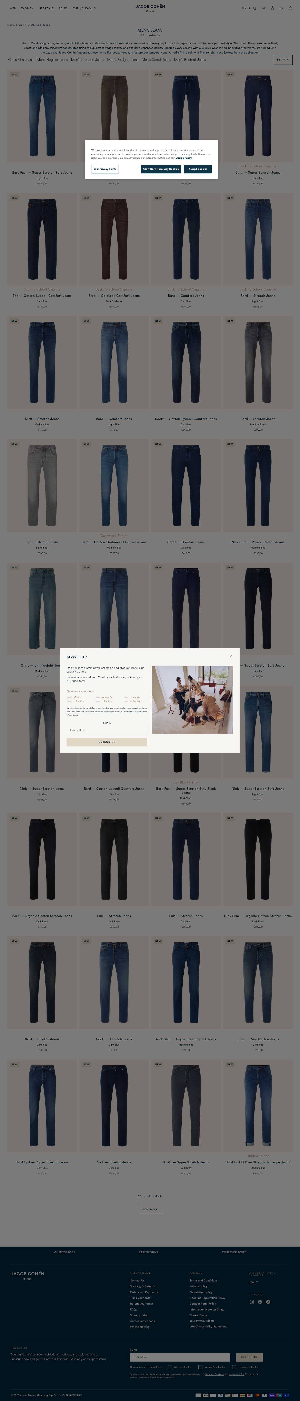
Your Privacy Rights (105, 169)
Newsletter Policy (92, 712)
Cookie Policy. (184, 157)
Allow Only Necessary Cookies (161, 169)
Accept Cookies (198, 169)
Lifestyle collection (135, 699)
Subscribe (107, 742)
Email (107, 723)
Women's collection (107, 699)
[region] (151, 159)
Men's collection (79, 699)
